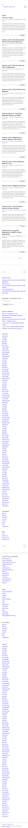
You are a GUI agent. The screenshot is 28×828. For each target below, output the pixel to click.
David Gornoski (4, 44)
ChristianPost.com (6, 580)
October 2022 (5, 421)
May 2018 (4, 493)
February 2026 (5, 347)
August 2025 (5, 358)
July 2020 (4, 470)
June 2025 (4, 362)
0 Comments (10, 19)
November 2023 (5, 397)
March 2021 (4, 456)
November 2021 (5, 441)
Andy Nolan (4, 319)
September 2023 (5, 400)
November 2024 (5, 374)
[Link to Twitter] (21, 824)
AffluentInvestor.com (6, 558)
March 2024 (4, 389)
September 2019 (5, 487)
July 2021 (4, 448)
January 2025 (5, 371)
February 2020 (5, 480)
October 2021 (5, 443)
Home (3, 601)
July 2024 (4, 382)
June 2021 (4, 450)
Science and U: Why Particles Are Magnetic (13, 90)
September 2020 (5, 467)
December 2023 (5, 395)
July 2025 (4, 360)
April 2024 (4, 387)
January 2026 (5, 349)
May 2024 (4, 386)
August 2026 (5, 336)
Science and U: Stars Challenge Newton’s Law (13, 162)
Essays (4, 515)
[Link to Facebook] (19, 824)
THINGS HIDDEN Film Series (8, 615)
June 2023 (4, 406)
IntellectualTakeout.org (7, 564)
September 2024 (5, 378)
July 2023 (4, 404)
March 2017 (4, 504)
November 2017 (5, 498)
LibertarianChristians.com (7, 569)
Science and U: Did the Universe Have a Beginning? (13, 66)
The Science (5, 612)
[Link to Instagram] (23, 824)
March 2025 (4, 367)
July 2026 (4, 338)
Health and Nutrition (6, 599)
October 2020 (5, 465)
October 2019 (5, 485)
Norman (4, 313)
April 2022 (4, 432)
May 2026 (4, 341)
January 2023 (5, 415)
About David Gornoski (7, 591)
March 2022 (4, 434)
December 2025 (5, 350)
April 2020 (4, 476)
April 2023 (4, 410)
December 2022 (5, 417)
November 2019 (5, 483)
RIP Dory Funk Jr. (6, 283)
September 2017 (5, 502)
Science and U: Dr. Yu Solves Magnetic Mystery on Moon (12, 114)
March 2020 (4, 478)
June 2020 (4, 472)
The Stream (4, 577)
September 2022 (5, 422)
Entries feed (4, 535)
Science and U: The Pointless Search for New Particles (12, 207)
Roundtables (5, 606)
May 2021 (4, 452)
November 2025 (5, 352)
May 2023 (4, 408)
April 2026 (4, 343)
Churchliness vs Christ (12, 313)
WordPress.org (5, 539)
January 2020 (5, 482)
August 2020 (5, 469)
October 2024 (5, 376)
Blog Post (4, 513)
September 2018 (5, 489)
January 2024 (5, 393)
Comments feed (5, 537)
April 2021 (4, 454)
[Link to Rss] (25, 824)
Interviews (15, 19)
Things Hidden (5, 613)
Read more (22, 35)
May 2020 (4, 474)
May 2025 (4, 363)
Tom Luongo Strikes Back (8, 289)
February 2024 (5, 391)
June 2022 (4, 428)
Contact (4, 593)
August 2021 (5, 446)
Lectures (4, 521)
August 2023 (5, 402)
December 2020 (5, 461)
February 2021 (5, 458)
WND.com (4, 571)
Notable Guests (5, 604)
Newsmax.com (5, 575)
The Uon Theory (7, 18)
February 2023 (5, 413)
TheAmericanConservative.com (9, 562)
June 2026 (4, 339)
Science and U (5, 608)
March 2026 (4, 345)
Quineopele (4, 315)
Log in (3, 534)
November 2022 (5, 419)
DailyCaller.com (5, 573)
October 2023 (5, 398)
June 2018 (4, 491)
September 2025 (5, 356)
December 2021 (5, 439)
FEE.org (4, 566)
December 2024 (5, 373)
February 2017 (5, 506)
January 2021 (5, 459)
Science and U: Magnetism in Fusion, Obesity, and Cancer (12, 138)
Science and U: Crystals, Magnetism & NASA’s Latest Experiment (11, 232)
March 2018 (4, 495)
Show (21, 19)
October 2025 (5, 354)
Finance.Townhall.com (7, 560)
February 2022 (5, 435)
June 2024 (4, 384)
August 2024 (5, 380)
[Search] (22, 7)
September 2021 (5, 445)
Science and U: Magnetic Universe (14, 186)
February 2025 (5, 369)
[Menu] (25, 6)
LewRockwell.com (6, 568)
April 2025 (4, 365)
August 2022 (5, 424)
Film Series (4, 517)
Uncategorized (5, 526)
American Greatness (6, 579)
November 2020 (5, 463)
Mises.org (4, 582)
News (19, 19)
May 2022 (4, 430)
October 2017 (5, 500)
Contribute (4, 595)
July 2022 (4, 426)
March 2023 (4, 411)
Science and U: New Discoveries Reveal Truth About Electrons (13, 41)
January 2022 (5, 437)
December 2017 (5, 496)
